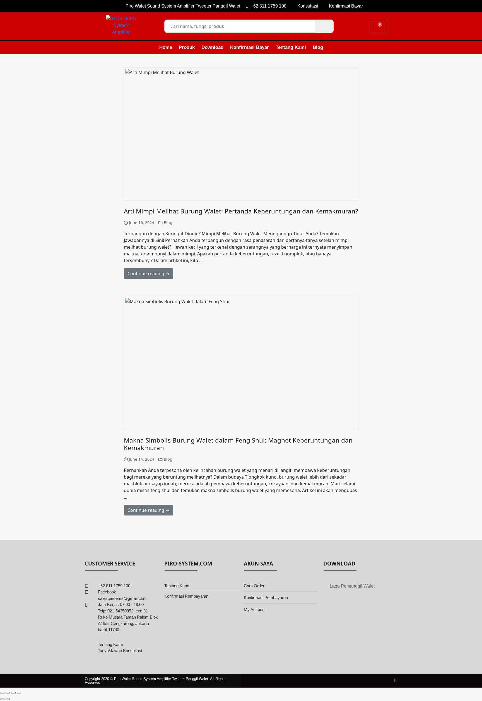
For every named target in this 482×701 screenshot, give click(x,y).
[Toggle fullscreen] (8, 692)
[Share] (13, 692)
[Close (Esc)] (19, 692)
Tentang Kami (291, 47)
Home (165, 47)
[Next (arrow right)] (8, 699)
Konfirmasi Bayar (249, 47)
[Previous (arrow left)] (2, 699)
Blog (318, 47)
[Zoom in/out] (2, 692)
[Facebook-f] (395, 680)
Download (212, 47)
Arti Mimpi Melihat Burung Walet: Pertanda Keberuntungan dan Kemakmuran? (241, 211)
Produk (187, 47)
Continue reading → (148, 273)
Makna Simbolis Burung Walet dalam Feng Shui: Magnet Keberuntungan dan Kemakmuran (238, 444)
